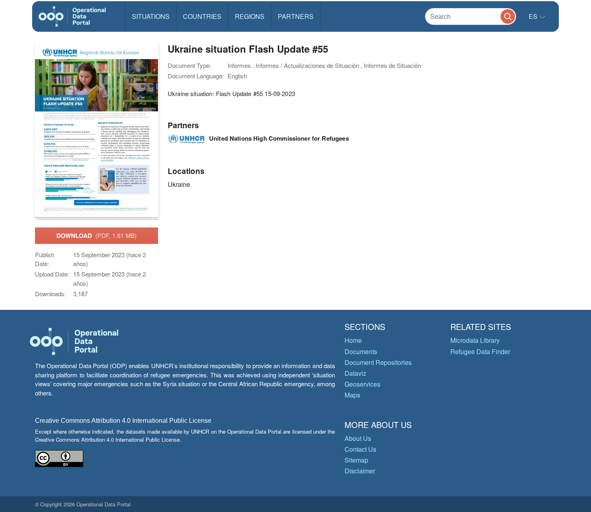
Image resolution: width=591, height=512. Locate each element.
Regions (250, 16)
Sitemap (356, 460)
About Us (358, 438)
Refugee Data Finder (480, 351)
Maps (352, 394)
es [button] (534, 16)
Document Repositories (378, 362)
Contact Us (360, 449)
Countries (202, 16)
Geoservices (362, 384)
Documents (361, 351)
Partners (296, 16)
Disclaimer (360, 470)
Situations (151, 16)
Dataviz (355, 373)
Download (96, 235)
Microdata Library (475, 340)
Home (353, 340)
